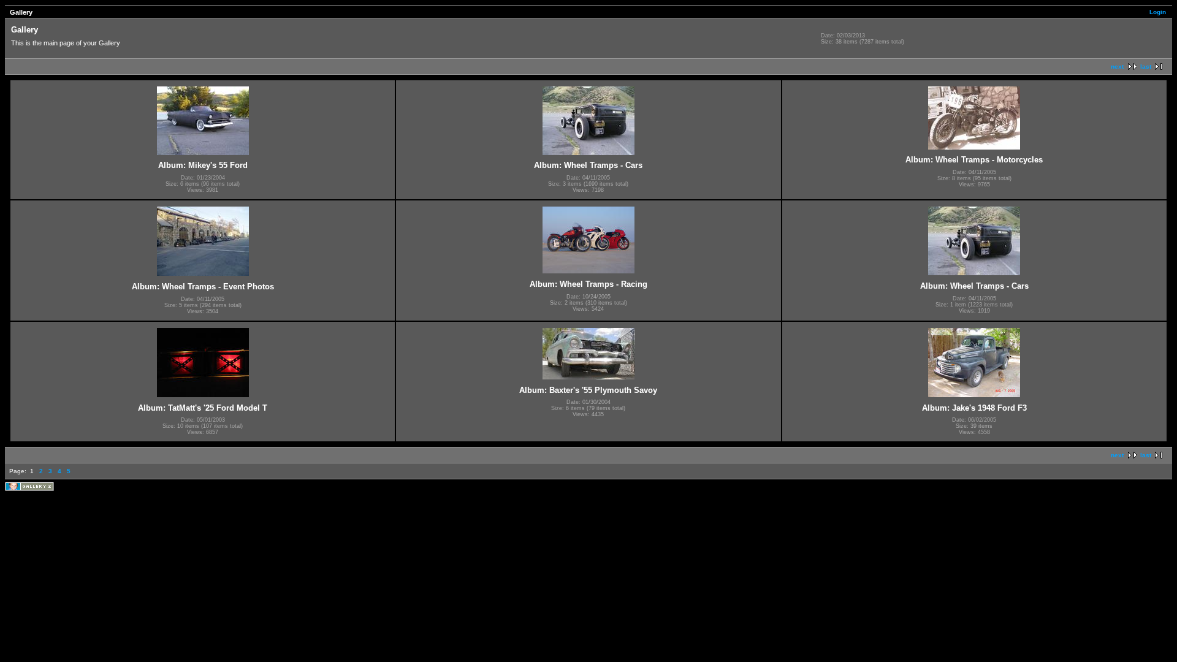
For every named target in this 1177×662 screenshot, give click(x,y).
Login (1157, 12)
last (1145, 66)
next (1117, 66)
